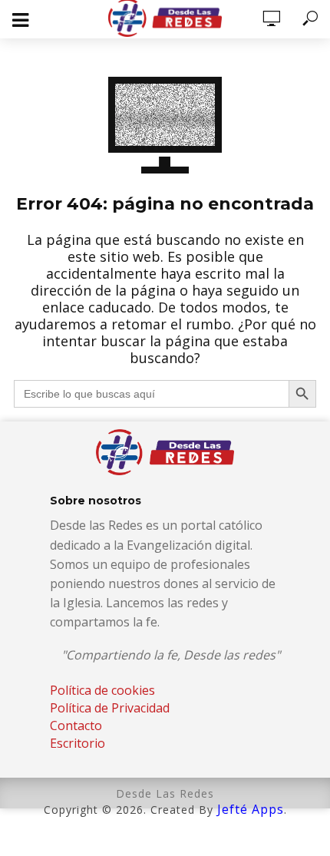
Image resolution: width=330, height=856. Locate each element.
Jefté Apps (250, 809)
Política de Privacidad (110, 707)
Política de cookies (102, 690)
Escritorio (77, 743)
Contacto (76, 725)
